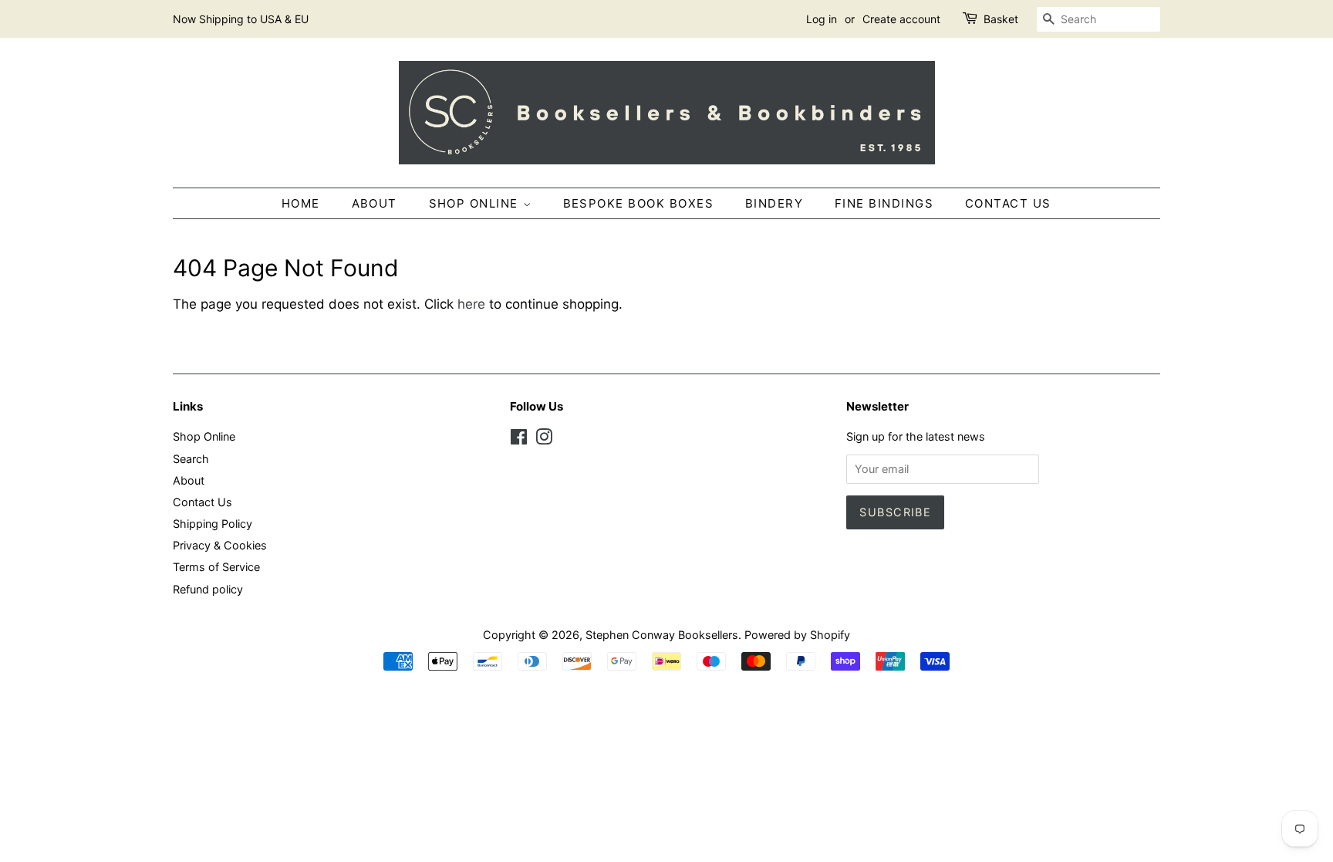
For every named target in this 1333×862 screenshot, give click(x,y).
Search (191, 458)
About (375, 203)
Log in (821, 18)
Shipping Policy (212, 523)
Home (301, 203)
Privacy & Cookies (220, 545)
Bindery (774, 203)
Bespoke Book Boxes (638, 203)
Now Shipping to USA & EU (241, 18)
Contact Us (1008, 203)
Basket (1001, 18)
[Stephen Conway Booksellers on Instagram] (543, 439)
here (471, 304)
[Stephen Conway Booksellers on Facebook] (519, 439)
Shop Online (476, 203)
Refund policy (208, 589)
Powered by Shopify (797, 634)
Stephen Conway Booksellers (662, 634)
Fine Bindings (884, 203)
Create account (901, 18)
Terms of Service (216, 566)
